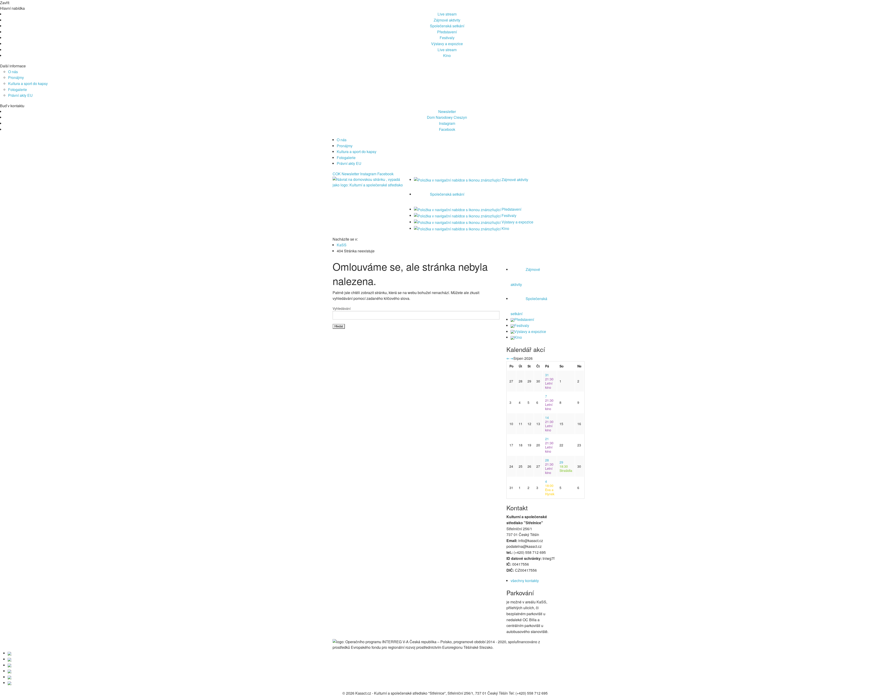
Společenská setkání (447, 25)
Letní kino (549, 383)
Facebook (447, 129)
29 (561, 462)
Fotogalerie (17, 89)
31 (547, 375)
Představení (447, 31)
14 (547, 417)
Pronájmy (16, 77)
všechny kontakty (525, 580)
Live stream (447, 14)
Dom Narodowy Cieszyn (447, 117)
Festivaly (447, 37)
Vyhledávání (342, 308)
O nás (13, 71)
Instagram (447, 123)
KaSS (341, 245)
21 (547, 438)
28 (547, 460)
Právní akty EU (20, 95)
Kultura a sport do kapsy (28, 83)
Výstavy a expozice (447, 43)
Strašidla (565, 468)
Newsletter (447, 111)
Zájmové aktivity (447, 20)
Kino (447, 55)
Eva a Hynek (549, 489)
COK (337, 173)
